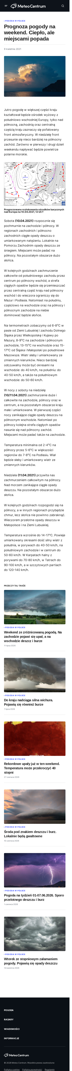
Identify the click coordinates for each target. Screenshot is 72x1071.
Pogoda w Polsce (15, 21)
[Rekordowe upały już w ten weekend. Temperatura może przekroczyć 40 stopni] (34, 738)
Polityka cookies (12, 1069)
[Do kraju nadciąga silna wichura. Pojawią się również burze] (34, 675)
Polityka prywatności (32, 1069)
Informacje (11, 1038)
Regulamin (50, 1069)
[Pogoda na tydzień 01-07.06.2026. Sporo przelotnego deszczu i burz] (34, 870)
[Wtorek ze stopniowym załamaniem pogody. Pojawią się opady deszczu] (34, 934)
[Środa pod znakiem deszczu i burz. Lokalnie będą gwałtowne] (34, 806)
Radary (9, 1019)
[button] (6, 6)
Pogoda (9, 1010)
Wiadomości (12, 1029)
